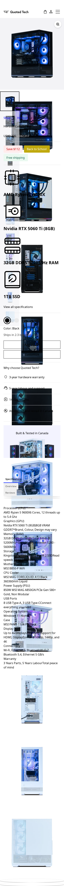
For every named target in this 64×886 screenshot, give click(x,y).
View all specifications (18, 307)
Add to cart (32, 345)
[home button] (16, 11)
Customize (32, 354)
